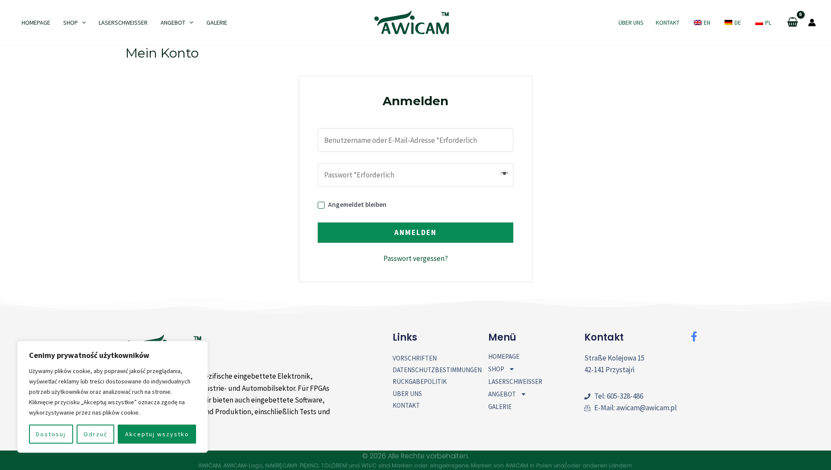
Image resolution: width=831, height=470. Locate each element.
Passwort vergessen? (415, 258)
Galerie (216, 22)
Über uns (631, 22)
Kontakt (668, 22)
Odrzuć (95, 434)
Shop (70, 22)
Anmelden (415, 232)
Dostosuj (51, 434)
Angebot (173, 22)
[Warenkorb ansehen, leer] (792, 22)
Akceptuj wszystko (157, 434)
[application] (82, 22)
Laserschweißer (123, 22)
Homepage (36, 22)
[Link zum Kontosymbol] (812, 22)
